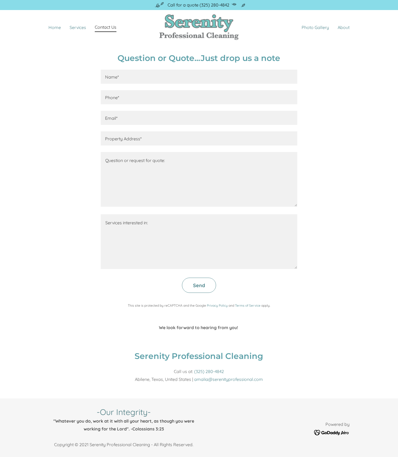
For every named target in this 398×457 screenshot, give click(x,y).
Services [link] (78, 27)
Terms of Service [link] (247, 305)
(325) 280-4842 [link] (209, 371)
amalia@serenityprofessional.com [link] (228, 379)
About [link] (344, 27)
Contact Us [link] (105, 27)
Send (199, 285)
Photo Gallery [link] (315, 27)
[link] (199, 26)
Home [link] (54, 27)
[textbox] (199, 77)
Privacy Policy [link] (217, 305)
